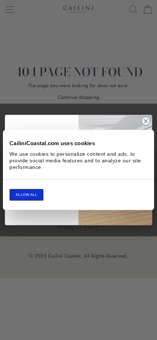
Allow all (26, 195)
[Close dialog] (146, 121)
